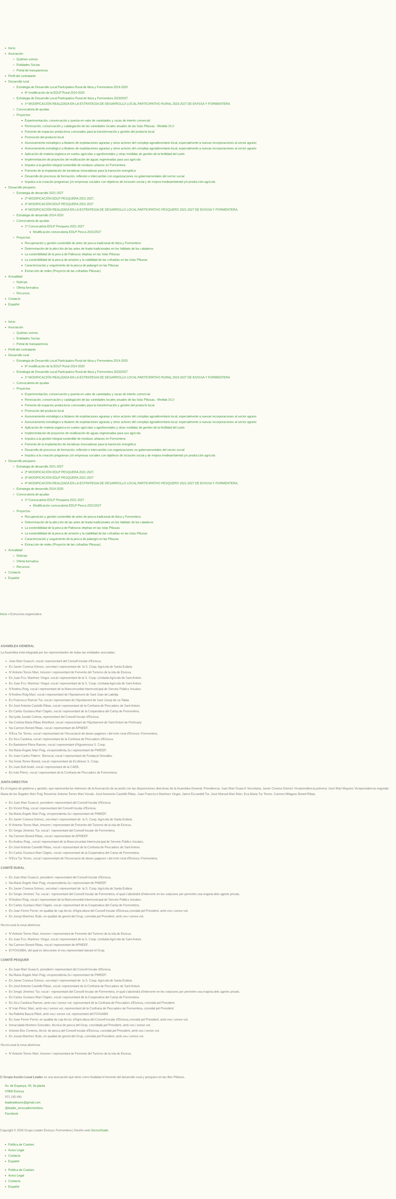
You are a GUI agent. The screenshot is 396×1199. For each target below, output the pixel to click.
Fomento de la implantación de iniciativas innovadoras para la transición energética (80, 170)
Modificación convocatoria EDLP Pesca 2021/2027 (67, 232)
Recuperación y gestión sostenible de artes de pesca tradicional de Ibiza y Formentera (83, 243)
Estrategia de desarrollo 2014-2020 (39, 215)
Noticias (21, 282)
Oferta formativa (27, 287)
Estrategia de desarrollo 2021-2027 (39, 193)
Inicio (11, 48)
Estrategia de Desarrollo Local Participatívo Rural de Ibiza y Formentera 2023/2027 (72, 98)
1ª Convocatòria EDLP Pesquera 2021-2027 (54, 226)
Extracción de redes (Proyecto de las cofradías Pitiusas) (63, 271)
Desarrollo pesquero (21, 187)
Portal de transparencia (32, 70)
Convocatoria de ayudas (32, 109)
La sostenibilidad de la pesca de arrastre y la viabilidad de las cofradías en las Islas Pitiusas (86, 259)
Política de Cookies (21, 1144)
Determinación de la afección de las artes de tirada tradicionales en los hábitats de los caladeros (89, 248)
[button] (198, 313)
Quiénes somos (27, 59)
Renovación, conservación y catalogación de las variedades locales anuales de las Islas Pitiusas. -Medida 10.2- (100, 126)
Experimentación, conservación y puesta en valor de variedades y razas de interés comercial (87, 120)
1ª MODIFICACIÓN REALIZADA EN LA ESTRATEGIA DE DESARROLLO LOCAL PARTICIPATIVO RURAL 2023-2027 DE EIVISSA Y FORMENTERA (127, 103)
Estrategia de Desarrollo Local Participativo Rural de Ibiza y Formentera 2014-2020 (72, 87)
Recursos (23, 293)
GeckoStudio (99, 1130)
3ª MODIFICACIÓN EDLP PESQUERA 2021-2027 (59, 204)
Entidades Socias (28, 64)
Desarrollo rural (18, 81)
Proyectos (23, 115)
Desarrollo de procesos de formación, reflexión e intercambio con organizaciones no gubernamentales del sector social (104, 176)
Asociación (15, 53)
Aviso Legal (16, 1150)
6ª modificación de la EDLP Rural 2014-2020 (55, 92)
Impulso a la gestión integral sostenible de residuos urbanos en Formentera (75, 165)
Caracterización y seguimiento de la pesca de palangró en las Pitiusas (72, 265)
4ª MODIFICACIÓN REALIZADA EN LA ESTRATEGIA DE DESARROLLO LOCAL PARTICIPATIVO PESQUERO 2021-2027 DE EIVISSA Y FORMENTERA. (131, 209)
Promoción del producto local (44, 137)
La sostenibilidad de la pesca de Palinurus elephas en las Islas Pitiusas (72, 254)
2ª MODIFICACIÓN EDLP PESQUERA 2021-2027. (59, 198)
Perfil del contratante (22, 76)
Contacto (14, 298)
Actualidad (15, 276)
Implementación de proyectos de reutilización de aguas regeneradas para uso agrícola (82, 159)
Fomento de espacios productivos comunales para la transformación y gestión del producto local (89, 131)
